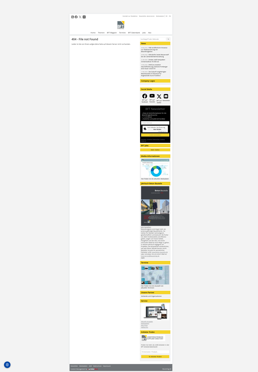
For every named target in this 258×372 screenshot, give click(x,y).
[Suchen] (168, 39)
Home (93, 32)
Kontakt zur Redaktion (130, 16)
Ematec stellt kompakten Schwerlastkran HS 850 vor (153, 61)
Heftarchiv (144, 327)
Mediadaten (160, 16)
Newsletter (74, 366)
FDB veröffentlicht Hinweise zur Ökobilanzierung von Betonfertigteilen (154, 49)
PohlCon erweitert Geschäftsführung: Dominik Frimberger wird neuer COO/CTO (154, 67)
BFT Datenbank (134, 32)
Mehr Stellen (155, 150)
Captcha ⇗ (162, 131)
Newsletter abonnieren (147, 16)
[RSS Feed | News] (72, 17)
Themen (101, 32)
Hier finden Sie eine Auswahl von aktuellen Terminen (152, 287)
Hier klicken (157, 129)
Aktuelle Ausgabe (147, 322)
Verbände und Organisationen (151, 296)
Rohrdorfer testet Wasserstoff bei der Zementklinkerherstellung (155, 56)
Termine (122, 32)
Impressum (107, 366)
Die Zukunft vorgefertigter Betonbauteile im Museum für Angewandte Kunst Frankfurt (153, 73)
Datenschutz (97, 366)
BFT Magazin (112, 32)
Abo (149, 32)
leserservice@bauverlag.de (150, 256)
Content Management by (79, 369)
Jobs (144, 32)
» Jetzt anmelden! (155, 135)
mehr (143, 258)
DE (166, 16)
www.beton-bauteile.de (160, 252)
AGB (90, 366)
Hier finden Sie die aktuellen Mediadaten (155, 179)
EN (170, 16)
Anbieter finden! (156, 357)
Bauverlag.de (166, 369)
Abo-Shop (144, 325)
